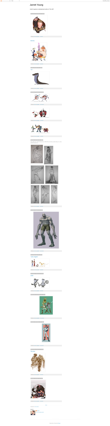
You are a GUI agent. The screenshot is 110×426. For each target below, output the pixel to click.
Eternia (32, 40)
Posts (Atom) (37, 406)
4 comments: (41, 88)
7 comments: (41, 269)
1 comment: (41, 36)
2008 (31, 275)
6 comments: (41, 374)
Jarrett (38, 410)
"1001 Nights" (34, 257)
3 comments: (41, 206)
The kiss (32, 351)
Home (46, 405)
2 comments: (41, 401)
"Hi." (31, 69)
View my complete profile (40, 412)
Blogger (59, 423)
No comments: (42, 104)
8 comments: (41, 290)
